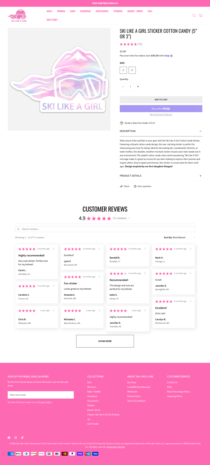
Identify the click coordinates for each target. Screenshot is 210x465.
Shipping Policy (174, 396)
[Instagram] (15, 437)
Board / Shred (93, 410)
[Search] (194, 15)
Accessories (93, 400)
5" (132, 70)
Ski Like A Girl (22, 443)
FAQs (169, 387)
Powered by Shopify (116, 447)
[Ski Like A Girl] (17, 15)
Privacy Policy (134, 396)
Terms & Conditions (136, 400)
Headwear (92, 396)
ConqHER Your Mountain (139, 387)
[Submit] (69, 394)
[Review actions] (54, 249)
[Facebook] (9, 437)
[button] (200, 15)
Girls (89, 382)
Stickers (91, 405)
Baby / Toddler (94, 391)
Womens (91, 387)
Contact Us (172, 382)
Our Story (131, 382)
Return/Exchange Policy (178, 391)
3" (123, 70)
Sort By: (168, 237)
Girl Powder (93, 424)
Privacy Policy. (45, 402)
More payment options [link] (161, 114)
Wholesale (132, 391)
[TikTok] (22, 437)
